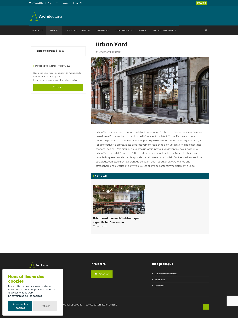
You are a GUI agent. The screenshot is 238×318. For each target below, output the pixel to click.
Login (65, 3)
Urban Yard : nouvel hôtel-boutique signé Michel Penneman (116, 220)
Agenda (142, 30)
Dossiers (85, 30)
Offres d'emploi (124, 30)
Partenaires (102, 30)
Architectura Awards (164, 30)
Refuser (45, 306)
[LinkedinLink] (77, 3)
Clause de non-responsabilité (101, 305)
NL (49, 3)
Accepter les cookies (20, 306)
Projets (54, 30)
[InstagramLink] (81, 3)
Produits (70, 30)
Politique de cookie (72, 305)
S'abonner (58, 87)
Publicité (201, 3)
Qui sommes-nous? (166, 273)
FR (57, 3)
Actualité (37, 30)
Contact (159, 285)
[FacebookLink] (74, 3)
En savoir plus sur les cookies (25, 295)
